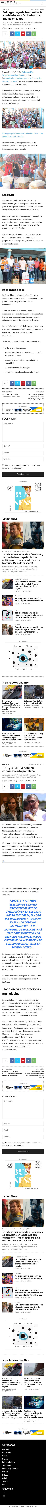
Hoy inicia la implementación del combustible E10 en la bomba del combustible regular (28, 585)
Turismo (17, 625)
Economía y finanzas (21, 579)
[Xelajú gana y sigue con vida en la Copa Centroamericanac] (7, 600)
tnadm (10, 28)
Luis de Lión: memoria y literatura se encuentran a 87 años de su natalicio (33, 737)
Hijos (16, 610)
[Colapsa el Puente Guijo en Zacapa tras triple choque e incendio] (34, 692)
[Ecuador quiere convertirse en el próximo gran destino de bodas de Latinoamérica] (7, 629)
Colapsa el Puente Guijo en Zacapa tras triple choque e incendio (33, 703)
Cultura (26, 742)
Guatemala (6, 9)
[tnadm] (3, 28)
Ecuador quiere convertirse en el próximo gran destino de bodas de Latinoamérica (29, 629)
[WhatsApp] (33, 33)
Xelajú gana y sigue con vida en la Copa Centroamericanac (29, 599)
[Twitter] (17, 33)
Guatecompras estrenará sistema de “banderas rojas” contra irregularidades (12, 737)
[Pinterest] (23, 33)
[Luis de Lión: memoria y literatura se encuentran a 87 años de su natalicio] (34, 724)
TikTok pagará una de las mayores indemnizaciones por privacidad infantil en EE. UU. (29, 615)
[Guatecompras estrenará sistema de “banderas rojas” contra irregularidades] (12, 724)
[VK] (28, 33)
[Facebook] (12, 33)
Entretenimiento (7, 551)
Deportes (18, 596)
